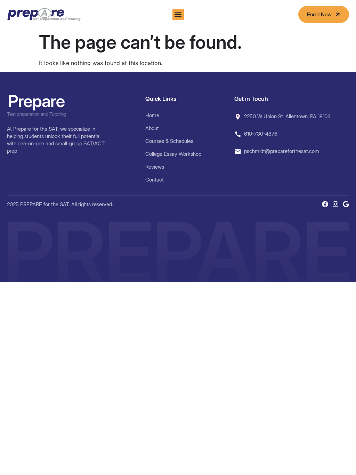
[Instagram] (335, 204)
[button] (178, 14)
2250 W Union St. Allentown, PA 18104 (287, 116)
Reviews (154, 166)
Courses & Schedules (169, 141)
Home (152, 115)
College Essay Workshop (173, 154)
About (152, 128)
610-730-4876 (260, 133)
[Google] (346, 204)
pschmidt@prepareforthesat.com (281, 151)
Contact (154, 179)
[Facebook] (325, 204)
